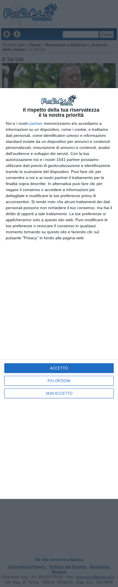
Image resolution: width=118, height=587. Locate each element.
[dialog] (59, 293)
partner (36, 123)
